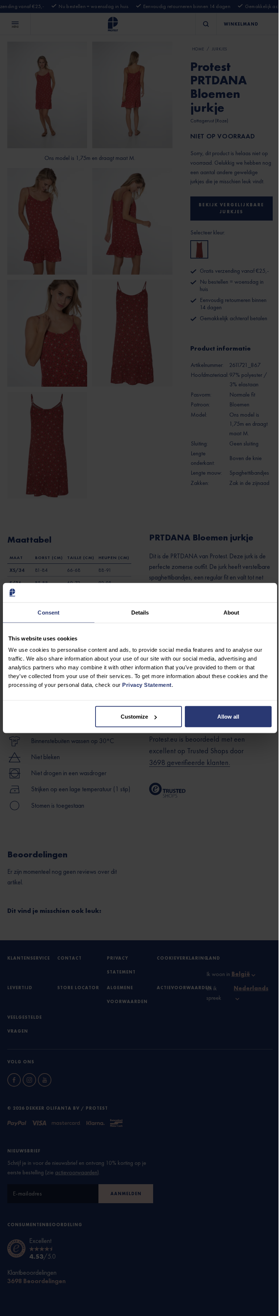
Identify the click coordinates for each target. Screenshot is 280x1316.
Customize (134, 717)
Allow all (228, 717)
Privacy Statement (147, 685)
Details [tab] (140, 612)
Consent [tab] (48, 612)
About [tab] (231, 612)
